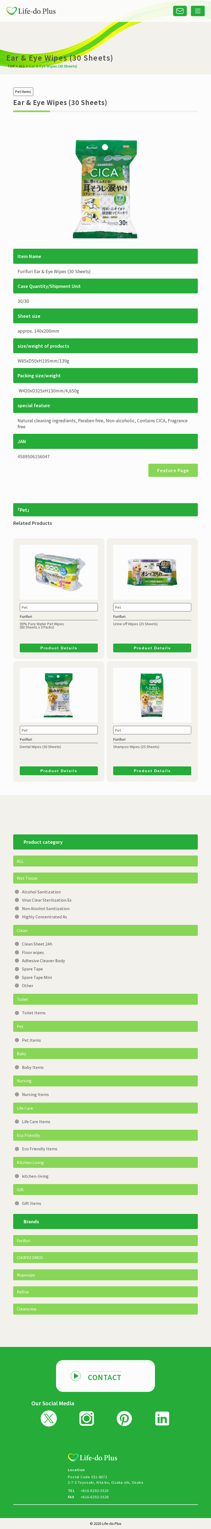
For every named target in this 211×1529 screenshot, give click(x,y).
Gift (20, 1189)
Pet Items (31, 1040)
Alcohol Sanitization (41, 891)
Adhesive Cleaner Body (43, 960)
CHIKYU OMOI (30, 1257)
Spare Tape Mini (37, 977)
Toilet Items (34, 1012)
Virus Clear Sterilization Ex (46, 900)
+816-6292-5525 (95, 1490)
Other (27, 985)
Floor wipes (33, 952)
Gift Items (31, 1203)
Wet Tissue (27, 878)
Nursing (24, 1080)
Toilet (22, 999)
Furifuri (23, 1240)
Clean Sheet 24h (37, 944)
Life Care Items (36, 1121)
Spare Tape (32, 969)
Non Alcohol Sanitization (46, 908)
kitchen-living (35, 1176)
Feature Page (173, 470)
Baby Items (33, 1067)
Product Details (58, 648)
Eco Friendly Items (39, 1148)
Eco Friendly (28, 1135)
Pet (20, 1026)
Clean (22, 930)
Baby (21, 1053)
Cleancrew (27, 1309)
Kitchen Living (30, 1162)
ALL (20, 861)
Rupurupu (26, 1275)
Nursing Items (35, 1094)
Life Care (25, 1108)
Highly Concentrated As (44, 916)
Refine (23, 1292)
